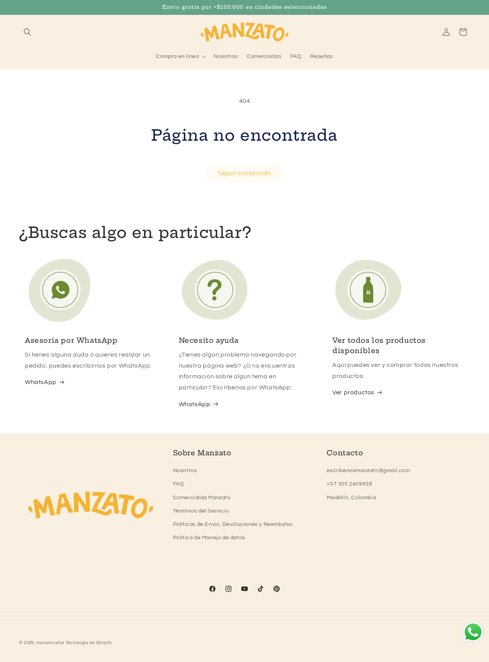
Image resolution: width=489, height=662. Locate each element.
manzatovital (50, 643)
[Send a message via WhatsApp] (473, 632)
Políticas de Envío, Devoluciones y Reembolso (233, 524)
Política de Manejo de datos (209, 537)
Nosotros (185, 470)
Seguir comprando (244, 173)
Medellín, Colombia (351, 497)
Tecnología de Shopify (89, 643)
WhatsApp (41, 382)
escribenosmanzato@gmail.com (368, 470)
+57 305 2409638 (349, 484)
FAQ (178, 484)
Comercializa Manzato (202, 497)
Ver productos (353, 392)
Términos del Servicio (201, 511)
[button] (27, 32)
